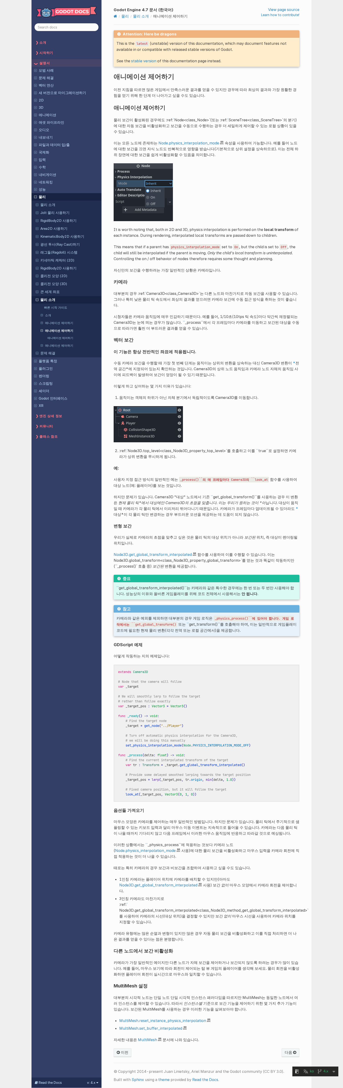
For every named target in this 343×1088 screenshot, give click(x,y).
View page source (283, 9)
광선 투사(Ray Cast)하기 (60, 244)
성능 (42, 189)
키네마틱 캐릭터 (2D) (57, 260)
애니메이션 (47, 115)
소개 (48, 315)
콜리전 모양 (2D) (53, 276)
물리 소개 (47, 205)
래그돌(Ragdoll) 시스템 (58, 252)
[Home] (115, 16)
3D (41, 107)
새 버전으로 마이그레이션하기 (62, 93)
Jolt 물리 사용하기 (55, 213)
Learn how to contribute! (280, 15)
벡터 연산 (46, 85)
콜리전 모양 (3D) (53, 284)
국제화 (44, 152)
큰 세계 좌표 (50, 292)
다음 (289, 1052)
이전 (124, 1052)
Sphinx (138, 1079)
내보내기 (46, 137)
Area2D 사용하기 (53, 229)
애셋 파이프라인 (51, 122)
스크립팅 (46, 383)
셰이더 (44, 391)
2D (41, 100)
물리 (42, 197)
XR (41, 406)
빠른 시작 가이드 (55, 307)
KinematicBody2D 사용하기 (62, 236)
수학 (42, 167)
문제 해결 (46, 78)
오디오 (44, 130)
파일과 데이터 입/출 (54, 145)
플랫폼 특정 (48, 361)
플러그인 (46, 368)
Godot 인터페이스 (53, 398)
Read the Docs (205, 1079)
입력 (42, 160)
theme (164, 1079)
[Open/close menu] (35, 70)
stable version (143, 61)
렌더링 (44, 376)
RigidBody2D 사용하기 (58, 221)
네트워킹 (46, 182)
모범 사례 (46, 70)
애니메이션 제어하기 (59, 323)
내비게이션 (47, 175)
